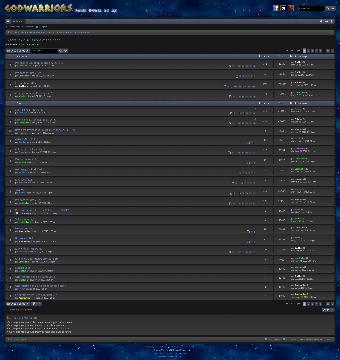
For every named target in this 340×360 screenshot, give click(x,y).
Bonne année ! (24, 238)
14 (239, 66)
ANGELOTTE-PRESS (26, 139)
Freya (21, 289)
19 (243, 153)
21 (250, 153)
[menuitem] (321, 21)
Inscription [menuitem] (333, 22)
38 (250, 252)
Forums (19, 21)
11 (247, 97)
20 (247, 153)
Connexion (28, 26)
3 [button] (312, 50)
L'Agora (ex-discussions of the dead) (33, 40)
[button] (298, 50)
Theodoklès (24, 66)
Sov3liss (298, 62)
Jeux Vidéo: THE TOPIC (28, 248)
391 (253, 87)
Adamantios (24, 231)
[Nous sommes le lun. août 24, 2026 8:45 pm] (331, 33)
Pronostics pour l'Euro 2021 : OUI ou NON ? (42, 210)
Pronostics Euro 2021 (28, 200)
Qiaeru (183, 353)
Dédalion (23, 251)
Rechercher (14, 26)
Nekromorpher (24, 228)
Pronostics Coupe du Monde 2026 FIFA (39, 62)
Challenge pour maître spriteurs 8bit (37, 258)
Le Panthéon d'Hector (28, 83)
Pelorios (298, 109)
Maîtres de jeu (25, 44)
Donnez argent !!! (25, 159)
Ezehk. (22, 142)
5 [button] (320, 50)
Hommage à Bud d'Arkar (30, 169)
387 (235, 87)
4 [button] (316, 50)
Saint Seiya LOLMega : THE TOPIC (35, 119)
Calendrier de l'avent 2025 (31, 149)
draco (297, 238)
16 (247, 66)
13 (254, 97)
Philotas (298, 119)
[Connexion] (291, 8)
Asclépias (23, 172)
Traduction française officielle (166, 353)
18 (254, 66)
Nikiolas (22, 96)
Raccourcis (9, 22)
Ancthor (22, 193)
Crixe (21, 113)
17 (250, 66)
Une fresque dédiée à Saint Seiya (35, 276)
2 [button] (308, 50)
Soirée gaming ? (24, 219)
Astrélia (22, 183)
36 (243, 252)
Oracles (35, 44)
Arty (163, 350)
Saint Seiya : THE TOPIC (29, 109)
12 (250, 97)
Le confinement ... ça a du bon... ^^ (36, 294)
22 (254, 153)
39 (254, 252)
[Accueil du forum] (67, 8)
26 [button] (328, 50)
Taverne (20, 190)
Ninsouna (299, 129)
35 (239, 252)
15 (243, 66)
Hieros (297, 209)
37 (247, 252)
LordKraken (24, 76)
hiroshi (298, 189)
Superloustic (22, 267)
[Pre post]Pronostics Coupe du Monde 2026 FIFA (45, 130)
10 (243, 97)
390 (249, 87)
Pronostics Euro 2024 (28, 73)
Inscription (42, 26)
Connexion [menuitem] (327, 22)
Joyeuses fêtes (23, 179)
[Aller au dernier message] (304, 62)
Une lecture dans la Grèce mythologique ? (40, 285)
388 (240, 87)
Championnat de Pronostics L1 (34, 93)
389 (244, 87)
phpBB (162, 347)
